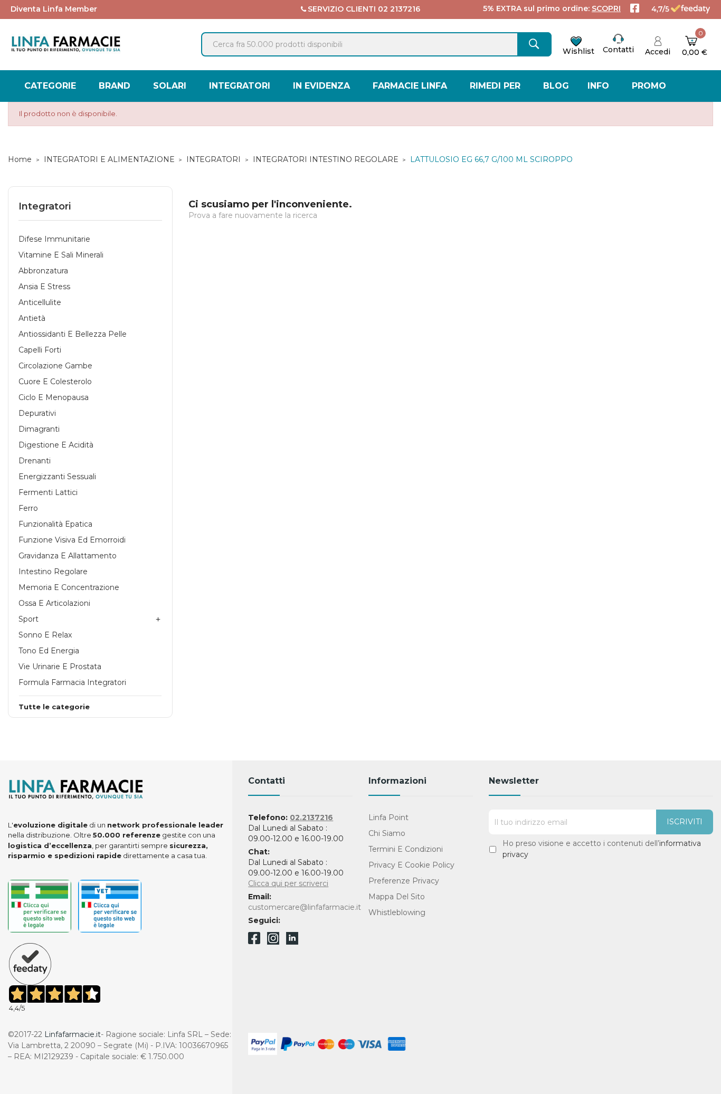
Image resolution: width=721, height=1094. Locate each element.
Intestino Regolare (53, 571)
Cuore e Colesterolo (55, 381)
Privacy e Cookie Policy (411, 865)
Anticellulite (39, 302)
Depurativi (37, 413)
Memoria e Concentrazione (68, 587)
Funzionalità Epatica (55, 524)
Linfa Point (388, 817)
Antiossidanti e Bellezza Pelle (72, 334)
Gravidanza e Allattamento (67, 555)
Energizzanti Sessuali (57, 476)
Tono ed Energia (48, 650)
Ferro (28, 508)
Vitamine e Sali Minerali (60, 255)
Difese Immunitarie (54, 239)
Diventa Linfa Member (54, 9)
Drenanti (34, 460)
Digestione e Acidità (55, 445)
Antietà (31, 318)
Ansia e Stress (44, 286)
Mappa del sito (396, 896)
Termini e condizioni (405, 849)
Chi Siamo (386, 833)
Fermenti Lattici (48, 492)
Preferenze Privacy (403, 881)
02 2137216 (399, 9)
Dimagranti (39, 429)
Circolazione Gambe (55, 365)
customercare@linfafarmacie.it (304, 907)
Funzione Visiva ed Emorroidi (72, 540)
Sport (28, 619)
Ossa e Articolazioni (54, 603)
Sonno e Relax (45, 635)
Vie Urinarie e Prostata (59, 666)
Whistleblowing (396, 912)
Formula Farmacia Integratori (72, 682)
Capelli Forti (39, 350)
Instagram (273, 942)
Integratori (44, 206)
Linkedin (292, 942)
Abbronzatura (43, 270)
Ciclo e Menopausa (53, 397)
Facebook (254, 940)
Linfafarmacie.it (72, 1034)
